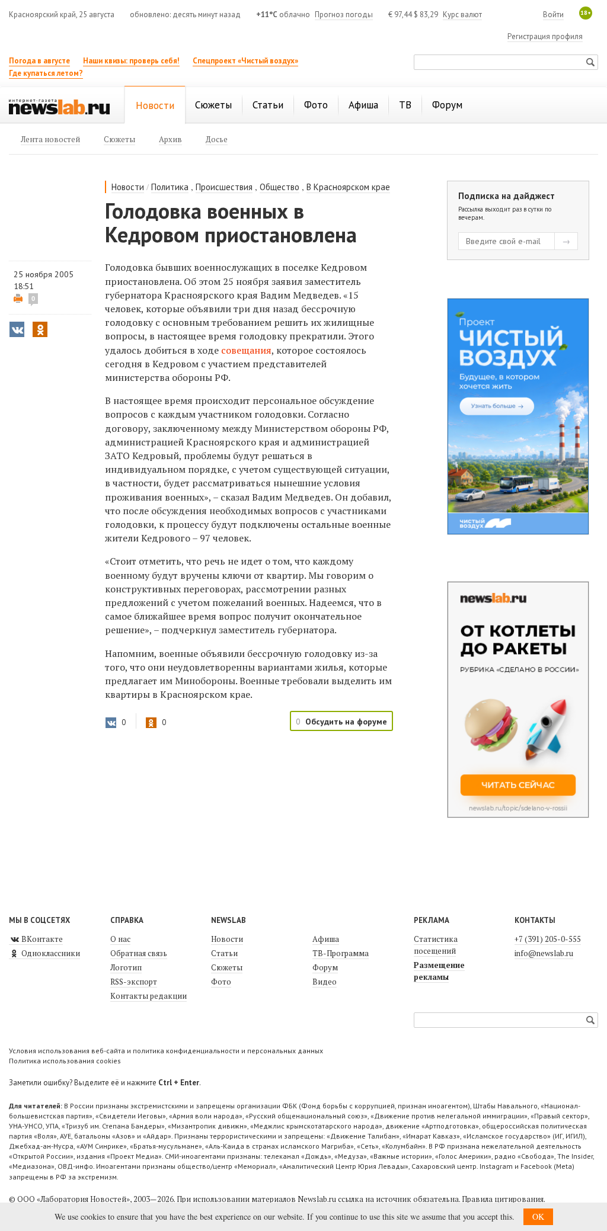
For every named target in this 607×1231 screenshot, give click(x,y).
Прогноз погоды (344, 14)
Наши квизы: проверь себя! (131, 61)
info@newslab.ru (544, 953)
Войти (553, 14)
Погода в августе (39, 61)
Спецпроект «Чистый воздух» (245, 61)
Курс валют (462, 14)
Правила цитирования (503, 1199)
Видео (324, 981)
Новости (127, 187)
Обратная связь (138, 953)
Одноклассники (50, 953)
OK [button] (538, 1216)
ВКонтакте (41, 939)
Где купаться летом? (46, 73)
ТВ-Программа (340, 953)
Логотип (126, 967)
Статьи (224, 953)
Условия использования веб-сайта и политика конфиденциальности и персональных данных (166, 1050)
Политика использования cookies (65, 1060)
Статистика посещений (436, 945)
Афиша (325, 939)
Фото (221, 981)
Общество (279, 187)
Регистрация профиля (545, 36)
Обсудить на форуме (346, 721)
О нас (120, 939)
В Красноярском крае (348, 187)
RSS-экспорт (133, 981)
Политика (170, 187)
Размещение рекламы (439, 971)
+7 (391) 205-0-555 (548, 939)
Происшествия (224, 187)
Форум (325, 967)
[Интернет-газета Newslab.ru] (59, 106)
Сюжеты (226, 967)
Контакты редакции (148, 995)
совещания (246, 350)
